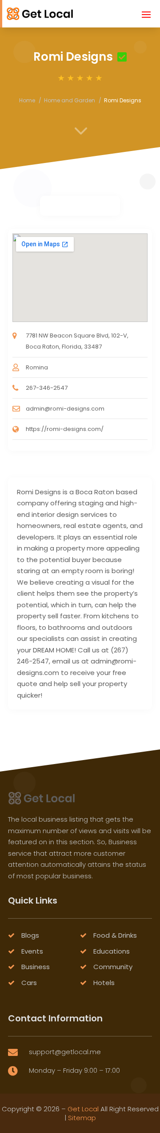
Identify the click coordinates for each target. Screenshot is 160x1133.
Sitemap (82, 1117)
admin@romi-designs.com (65, 408)
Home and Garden (69, 100)
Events (32, 951)
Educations (111, 951)
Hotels (104, 982)
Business (35, 966)
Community (112, 966)
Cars (29, 982)
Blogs (30, 935)
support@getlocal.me (65, 1051)
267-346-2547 (47, 388)
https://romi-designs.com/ (65, 429)
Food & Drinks (115, 935)
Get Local (83, 1109)
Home (27, 100)
